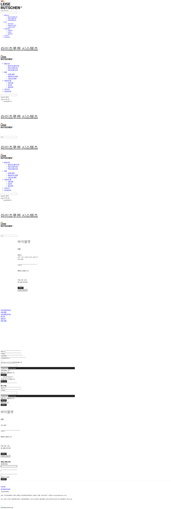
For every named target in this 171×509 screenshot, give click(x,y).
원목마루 (10, 34)
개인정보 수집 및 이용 (7, 362)
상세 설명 (3, 312)
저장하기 (3, 375)
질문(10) (3, 318)
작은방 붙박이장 (12, 20)
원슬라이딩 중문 (12, 25)
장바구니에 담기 (5, 456)
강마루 (9, 32)
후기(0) (3, 316)
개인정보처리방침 (5, 489)
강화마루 (10, 30)
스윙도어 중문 (11, 27)
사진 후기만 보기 (8, 377)
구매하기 (3, 405)
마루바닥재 (7, 28)
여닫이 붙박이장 (12, 18)
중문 (5, 22)
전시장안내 (7, 37)
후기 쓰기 (3, 381)
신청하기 (3, 479)
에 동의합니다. (11, 362)
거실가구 (6, 35)
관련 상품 (3, 321)
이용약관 (3, 486)
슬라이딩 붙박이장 (12, 17)
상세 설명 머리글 (6, 310)
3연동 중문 (10, 23)
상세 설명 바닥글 (6, 314)
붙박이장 (6, 15)
